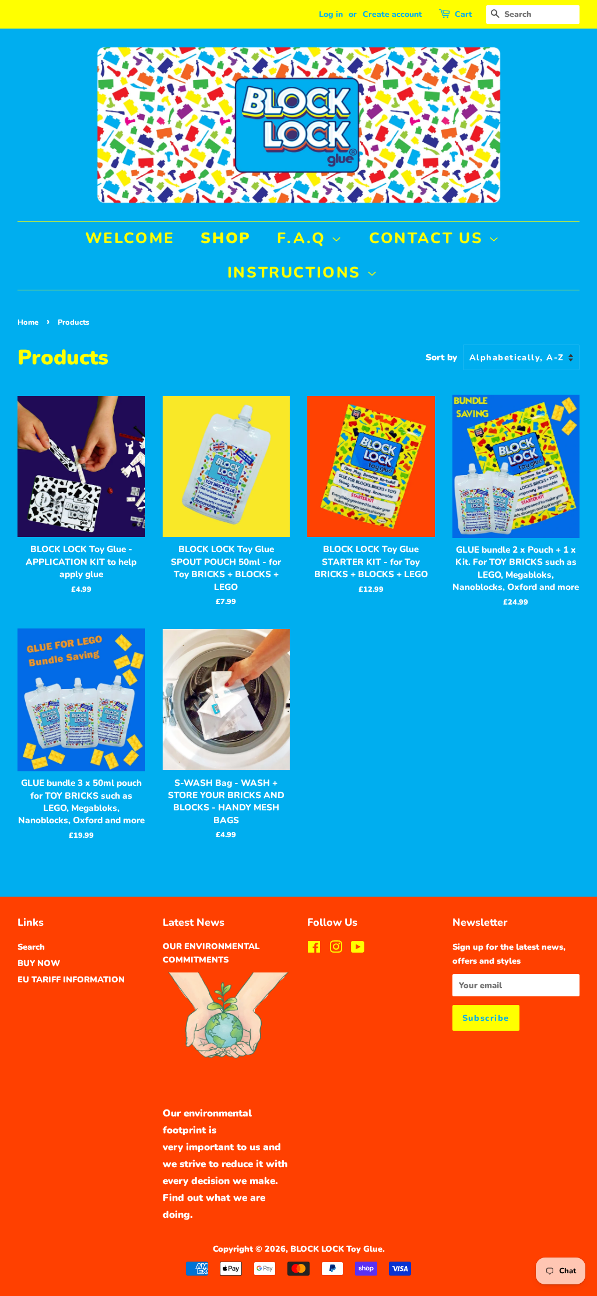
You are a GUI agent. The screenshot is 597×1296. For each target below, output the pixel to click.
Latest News (193, 922)
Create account (392, 14)
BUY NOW (38, 963)
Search (31, 947)
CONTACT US (429, 238)
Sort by (441, 357)
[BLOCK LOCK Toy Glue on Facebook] (314, 949)
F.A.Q (304, 238)
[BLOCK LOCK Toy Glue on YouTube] (357, 949)
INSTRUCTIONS (297, 272)
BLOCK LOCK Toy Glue (336, 1249)
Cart (463, 14)
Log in (331, 14)
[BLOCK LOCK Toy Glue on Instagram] (335, 949)
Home (27, 322)
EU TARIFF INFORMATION (71, 979)
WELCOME (130, 238)
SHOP (226, 238)
